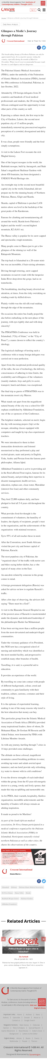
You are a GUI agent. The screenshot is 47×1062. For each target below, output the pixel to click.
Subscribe (16, 1017)
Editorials (36, 1025)
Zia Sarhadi (23, 956)
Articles (19, 1038)
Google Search (29, 1020)
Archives (29, 1014)
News (38, 1014)
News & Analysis (19, 1028)
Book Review (23, 1031)
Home (19, 1014)
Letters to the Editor (29, 1034)
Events (37, 1038)
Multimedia (14, 1041)
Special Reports (34, 1028)
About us (37, 1017)
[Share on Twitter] (43, 47)
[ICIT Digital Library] (42, 3)
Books (28, 1038)
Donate (27, 1017)
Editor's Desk (37, 1031)
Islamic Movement (8, 1031)
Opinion (6, 1028)
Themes (34, 1041)
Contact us (16, 1020)
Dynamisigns (34, 1054)
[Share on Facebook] (39, 47)
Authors (6, 1017)
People (24, 1041)
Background (14, 1034)
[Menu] (44, 10)
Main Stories (24, 1025)
